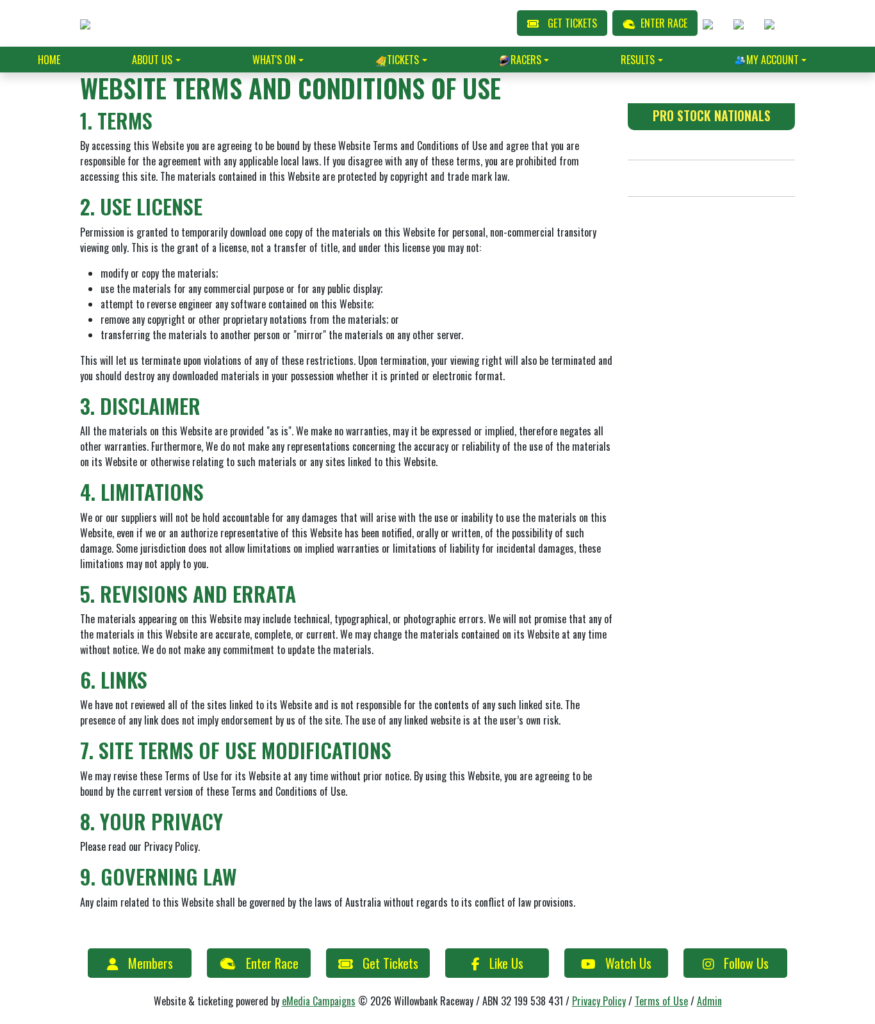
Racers (526, 59)
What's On (274, 59)
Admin (709, 1001)
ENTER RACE (664, 23)
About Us (152, 59)
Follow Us (746, 963)
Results (638, 59)
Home (49, 59)
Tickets (403, 59)
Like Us (506, 963)
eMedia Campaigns (319, 1001)
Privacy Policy (599, 1001)
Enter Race (272, 963)
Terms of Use (661, 1001)
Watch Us (628, 963)
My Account (772, 59)
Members (150, 963)
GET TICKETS (572, 23)
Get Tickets (390, 963)
